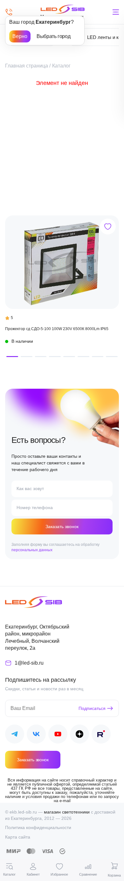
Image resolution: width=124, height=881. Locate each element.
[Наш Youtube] (57, 735)
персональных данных (31, 550)
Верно (19, 36)
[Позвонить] (9, 12)
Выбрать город (53, 36)
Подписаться (92, 708)
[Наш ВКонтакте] (36, 735)
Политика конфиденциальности (38, 827)
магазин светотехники (67, 811)
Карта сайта (17, 837)
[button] (12, 356)
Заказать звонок (62, 526)
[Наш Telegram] (14, 735)
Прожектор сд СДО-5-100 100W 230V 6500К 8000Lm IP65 (56, 329)
